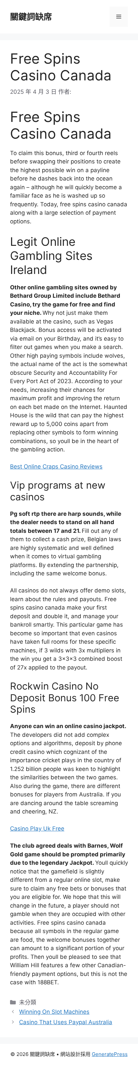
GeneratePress (110, 1054)
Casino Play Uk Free (37, 828)
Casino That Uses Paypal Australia (65, 1022)
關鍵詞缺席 (31, 17)
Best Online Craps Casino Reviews (56, 466)
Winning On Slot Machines (54, 1011)
